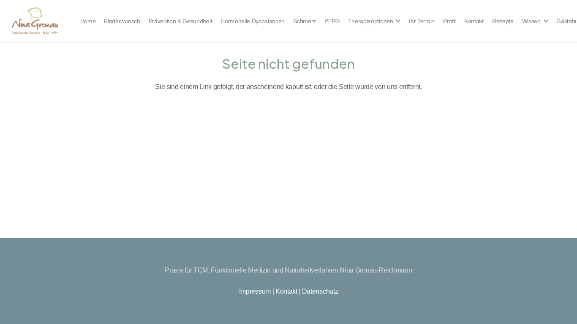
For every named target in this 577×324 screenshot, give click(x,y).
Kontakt (286, 291)
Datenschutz (320, 291)
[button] (397, 21)
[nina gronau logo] (35, 21)
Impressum (255, 291)
